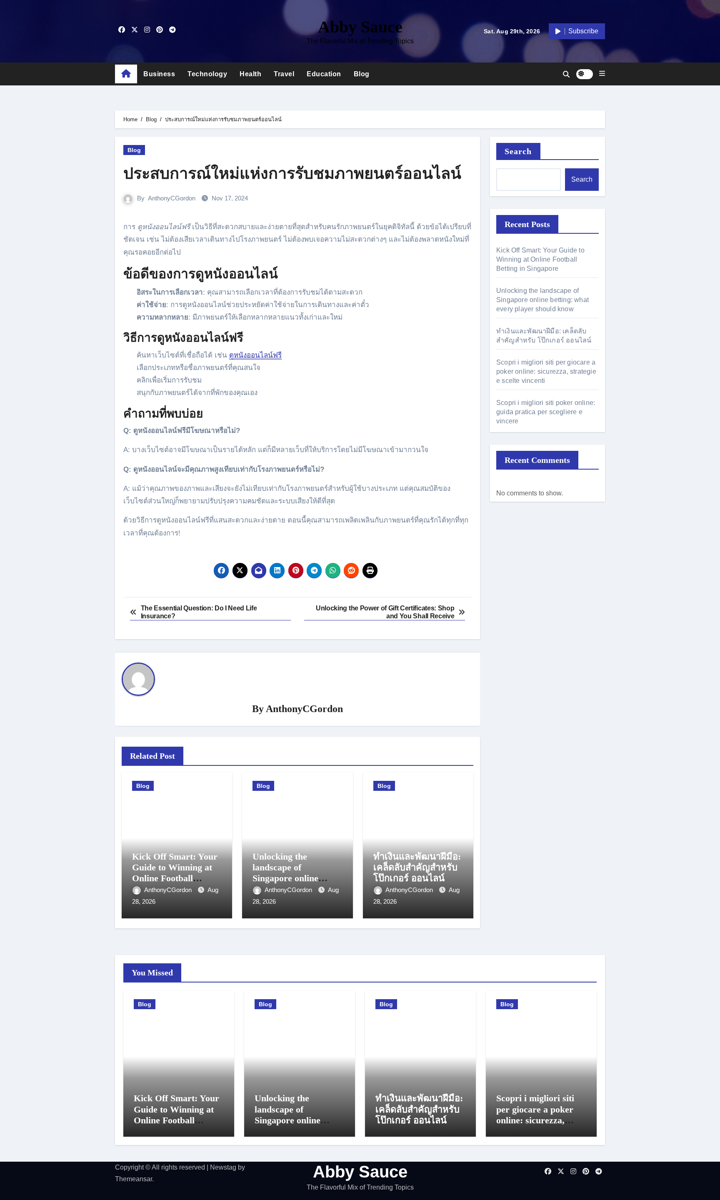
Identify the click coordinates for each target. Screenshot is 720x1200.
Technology (207, 74)
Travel (284, 74)
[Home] (126, 74)
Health (250, 74)
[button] (602, 74)
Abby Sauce (360, 27)
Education (324, 74)
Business (159, 74)
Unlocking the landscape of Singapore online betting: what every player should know (291, 878)
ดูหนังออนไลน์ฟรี (255, 355)
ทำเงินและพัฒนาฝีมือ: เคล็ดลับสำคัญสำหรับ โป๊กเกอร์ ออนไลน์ (417, 867)
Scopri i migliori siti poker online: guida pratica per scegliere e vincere (545, 412)
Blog (362, 74)
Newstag (223, 1167)
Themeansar (133, 1178)
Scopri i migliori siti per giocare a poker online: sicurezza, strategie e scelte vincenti (546, 371)
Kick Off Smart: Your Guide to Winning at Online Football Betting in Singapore (175, 873)
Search (518, 151)
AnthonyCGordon (171, 198)
